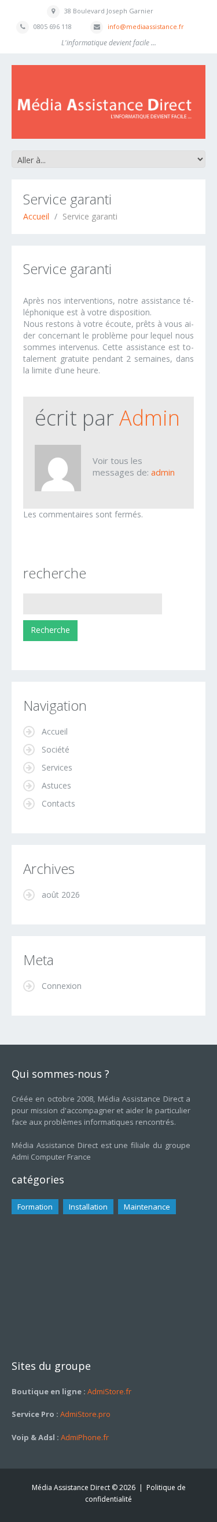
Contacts (58, 803)
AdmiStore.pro (84, 1414)
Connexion (62, 985)
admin (149, 418)
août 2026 (61, 894)
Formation (35, 1206)
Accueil (36, 216)
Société (55, 749)
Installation (88, 1206)
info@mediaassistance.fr (146, 26)
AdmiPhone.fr (84, 1437)
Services (57, 767)
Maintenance (147, 1206)
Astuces (56, 785)
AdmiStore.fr (108, 1391)
